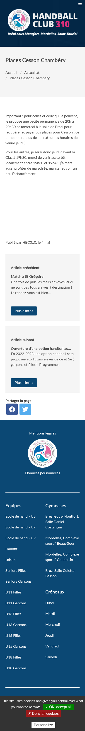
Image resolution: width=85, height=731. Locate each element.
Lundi (49, 603)
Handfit (11, 549)
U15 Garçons (16, 646)
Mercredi (52, 624)
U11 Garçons (16, 603)
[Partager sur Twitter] (25, 409)
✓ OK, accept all (58, 707)
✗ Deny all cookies (43, 713)
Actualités (32, 73)
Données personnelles (42, 473)
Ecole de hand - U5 (20, 516)
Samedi (51, 657)
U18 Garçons (16, 668)
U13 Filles (13, 614)
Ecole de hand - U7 (20, 527)
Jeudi (49, 635)
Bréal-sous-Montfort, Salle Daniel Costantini (62, 522)
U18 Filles (13, 657)
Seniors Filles (15, 570)
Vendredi (52, 646)
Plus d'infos (24, 311)
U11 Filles (13, 592)
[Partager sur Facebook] (12, 409)
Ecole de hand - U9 (20, 538)
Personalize (43, 725)
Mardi (50, 614)
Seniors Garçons (18, 581)
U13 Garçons (16, 625)
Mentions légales (42, 433)
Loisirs (10, 560)
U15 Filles (13, 636)
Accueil (11, 73)
